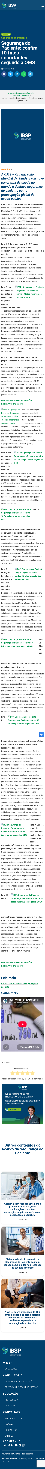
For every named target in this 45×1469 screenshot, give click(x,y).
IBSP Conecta (11, 1400)
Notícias (9, 1424)
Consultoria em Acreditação (19, 1381)
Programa (10, 1406)
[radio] (12, 1073)
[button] (43, 6)
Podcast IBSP (11, 1430)
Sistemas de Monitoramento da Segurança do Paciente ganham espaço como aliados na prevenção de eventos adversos (22, 1263)
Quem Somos (11, 1369)
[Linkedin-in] (12, 1445)
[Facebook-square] (19, 1445)
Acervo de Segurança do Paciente (21, 93)
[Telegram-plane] (8, 1445)
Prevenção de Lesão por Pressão (21, 1387)
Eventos (9, 1436)
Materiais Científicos (21, 96)
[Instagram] (5, 1445)
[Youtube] (16, 1445)
